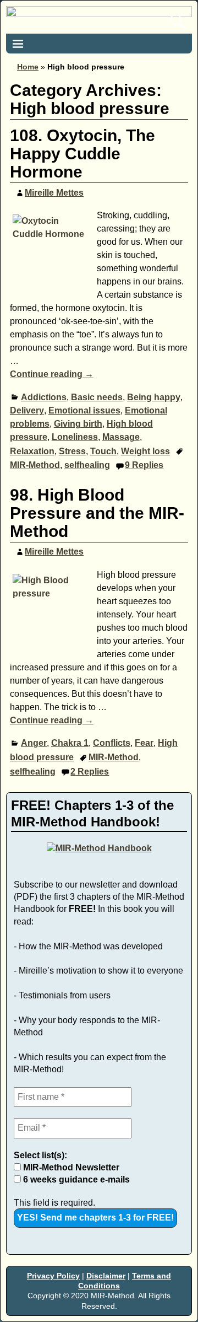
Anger (34, 743)
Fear (144, 743)
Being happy (153, 397)
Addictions (44, 397)
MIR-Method (35, 465)
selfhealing (87, 465)
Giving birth (78, 423)
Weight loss (145, 451)
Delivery (27, 410)
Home (27, 66)
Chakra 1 (70, 743)
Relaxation (32, 451)
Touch (103, 451)
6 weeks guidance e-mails (75, 1179)
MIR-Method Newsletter (70, 1167)
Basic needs (97, 397)
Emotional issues (84, 410)
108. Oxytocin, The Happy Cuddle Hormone (82, 153)
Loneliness (75, 437)
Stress (72, 451)
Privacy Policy (53, 1275)
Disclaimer (105, 1275)
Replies (144, 465)
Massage (121, 437)
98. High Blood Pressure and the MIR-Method (97, 513)
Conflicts (111, 743)
